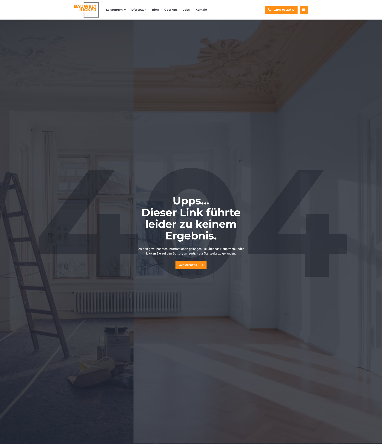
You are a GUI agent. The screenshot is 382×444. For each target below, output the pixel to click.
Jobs (186, 9)
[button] (115, 10)
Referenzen (138, 9)
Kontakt (201, 9)
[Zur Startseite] (86, 10)
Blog (155, 9)
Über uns (171, 9)
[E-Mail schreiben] (304, 10)
